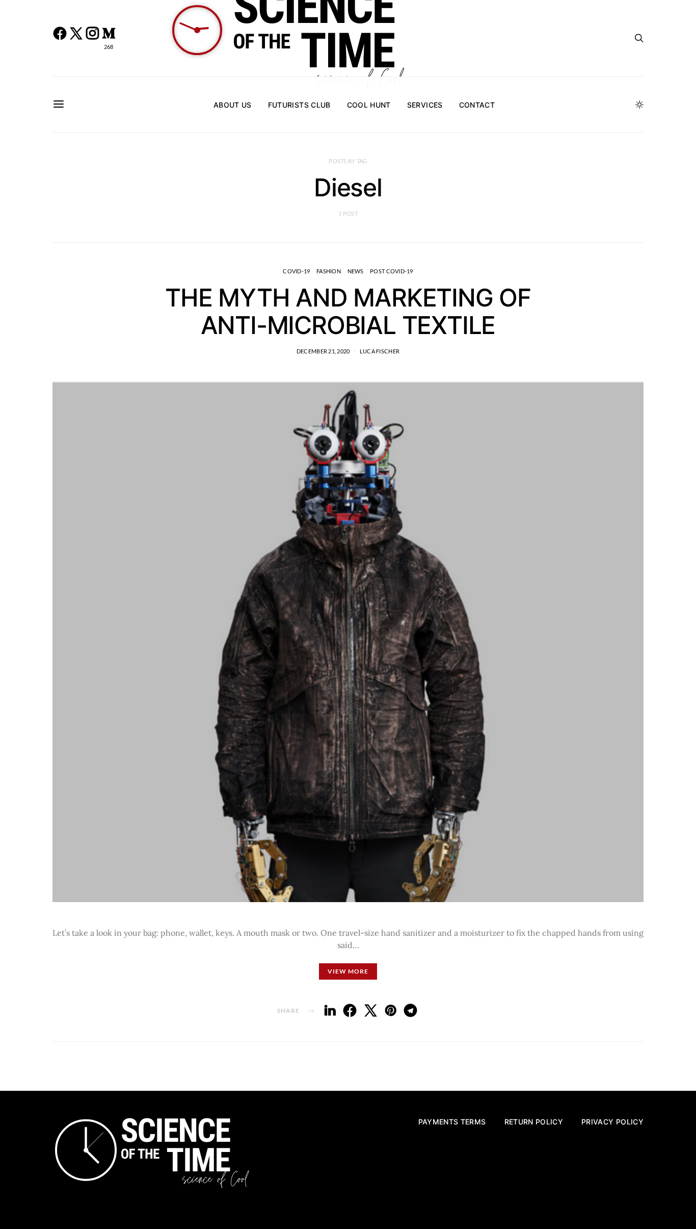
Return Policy (534, 1121)
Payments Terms (452, 1121)
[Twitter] (76, 38)
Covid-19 (296, 271)
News (355, 271)
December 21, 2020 (323, 351)
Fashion (328, 271)
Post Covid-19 (391, 271)
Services (425, 104)
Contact (477, 104)
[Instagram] (92, 38)
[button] (639, 104)
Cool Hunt (369, 104)
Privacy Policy (612, 1121)
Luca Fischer (379, 351)
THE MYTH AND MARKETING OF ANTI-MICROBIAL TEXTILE (348, 311)
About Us (232, 104)
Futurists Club (299, 104)
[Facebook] (59, 38)
